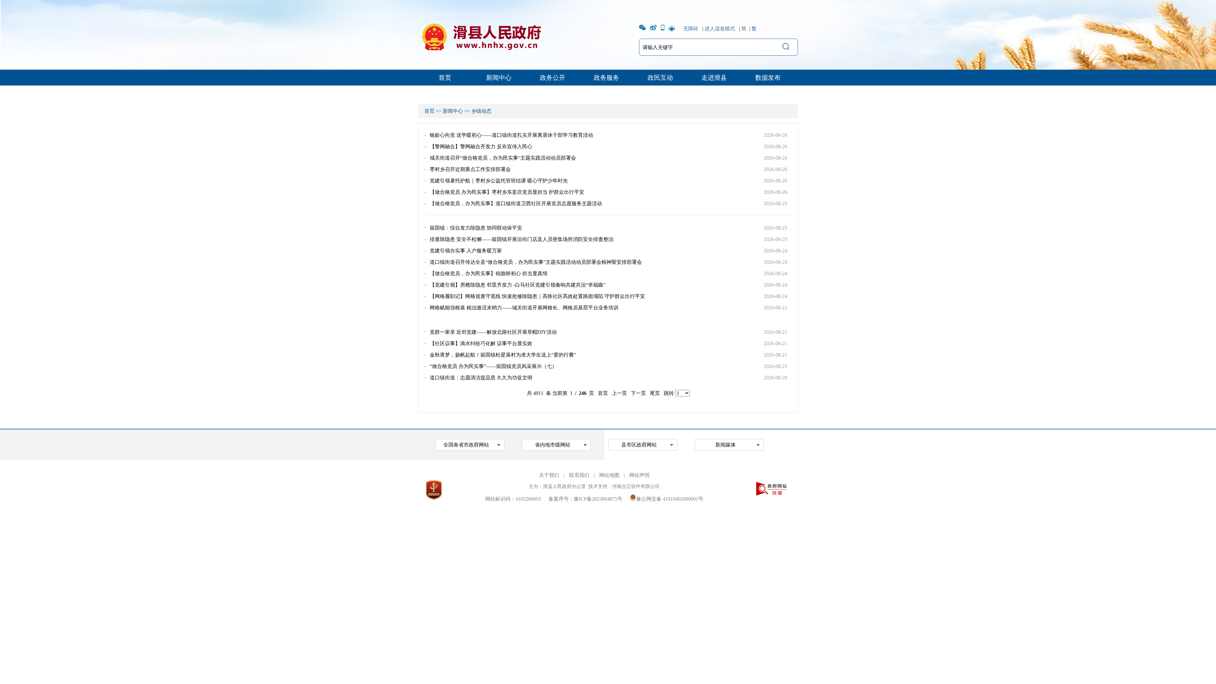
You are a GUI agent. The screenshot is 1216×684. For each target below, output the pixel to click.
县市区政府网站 (639, 444)
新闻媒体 (725, 444)
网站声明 (639, 475)
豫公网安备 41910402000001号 (669, 499)
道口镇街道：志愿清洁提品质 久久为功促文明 (481, 377)
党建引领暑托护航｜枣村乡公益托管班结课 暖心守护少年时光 (499, 180)
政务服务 (606, 77)
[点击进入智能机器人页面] (671, 28)
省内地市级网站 (552, 444)
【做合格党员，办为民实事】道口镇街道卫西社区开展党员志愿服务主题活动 (516, 203)
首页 (445, 77)
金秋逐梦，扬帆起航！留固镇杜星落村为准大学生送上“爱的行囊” (503, 355)
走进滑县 (714, 77)
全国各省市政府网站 (466, 444)
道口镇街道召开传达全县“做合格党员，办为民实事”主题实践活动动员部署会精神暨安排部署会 (536, 262)
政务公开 (552, 77)
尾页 (655, 393)
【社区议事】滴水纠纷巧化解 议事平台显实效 (481, 343)
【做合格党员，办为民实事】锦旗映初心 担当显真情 (489, 273)
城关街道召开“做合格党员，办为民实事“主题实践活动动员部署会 (503, 158)
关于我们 (549, 475)
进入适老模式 (720, 28)
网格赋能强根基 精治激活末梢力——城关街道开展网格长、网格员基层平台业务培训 (524, 307)
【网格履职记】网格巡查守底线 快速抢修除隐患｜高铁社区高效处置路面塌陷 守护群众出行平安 (537, 296)
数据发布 (768, 77)
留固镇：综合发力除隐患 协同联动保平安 (476, 228)
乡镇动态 (481, 111)
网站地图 (609, 475)
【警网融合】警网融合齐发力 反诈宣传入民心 (481, 146)
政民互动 (660, 77)
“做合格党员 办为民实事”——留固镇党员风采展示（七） (493, 366)
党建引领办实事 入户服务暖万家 (466, 250)
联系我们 (579, 475)
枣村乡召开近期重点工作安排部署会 (470, 169)
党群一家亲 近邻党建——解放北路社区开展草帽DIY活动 (493, 332)
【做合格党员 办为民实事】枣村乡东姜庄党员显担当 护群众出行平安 (507, 192)
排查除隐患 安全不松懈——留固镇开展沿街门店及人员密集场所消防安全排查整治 (521, 239)
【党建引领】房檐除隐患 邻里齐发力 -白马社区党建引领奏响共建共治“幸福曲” (517, 285)
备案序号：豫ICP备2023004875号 (585, 499)
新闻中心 (498, 77)
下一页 (638, 393)
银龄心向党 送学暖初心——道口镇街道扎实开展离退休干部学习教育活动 (511, 135)
